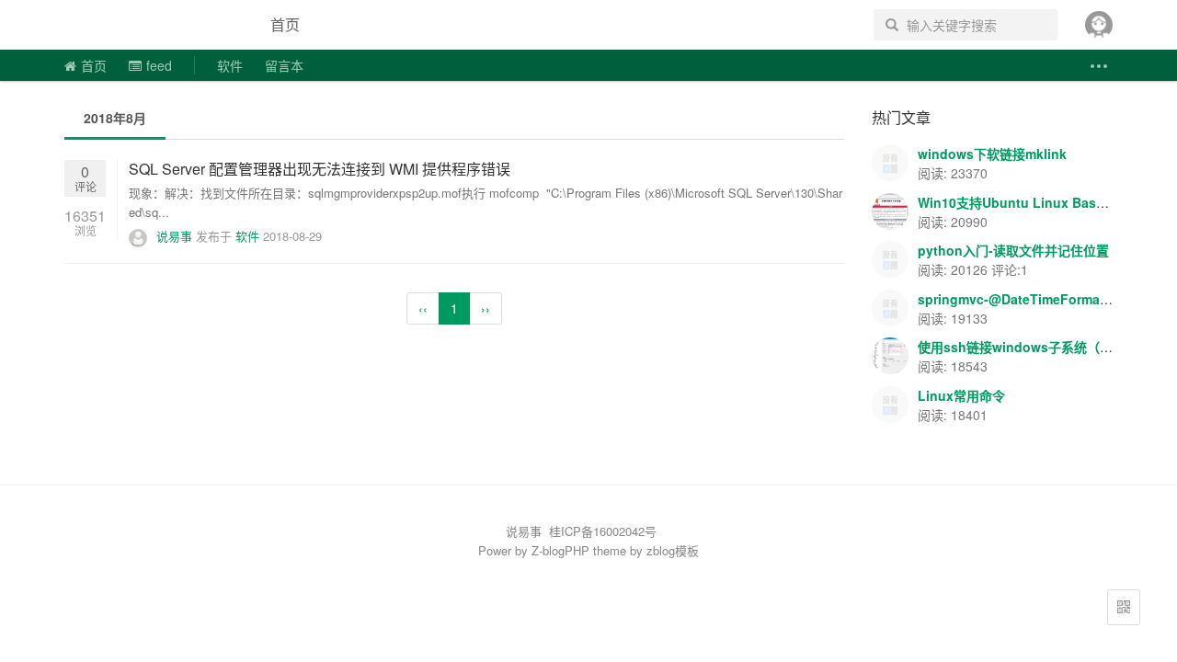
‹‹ (423, 308)
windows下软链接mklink (992, 153)
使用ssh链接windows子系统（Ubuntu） (1039, 346)
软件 (230, 65)
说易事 (150, 25)
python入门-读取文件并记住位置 (1013, 250)
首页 (285, 24)
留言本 (284, 65)
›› (485, 308)
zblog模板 (672, 550)
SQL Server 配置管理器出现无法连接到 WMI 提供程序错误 (319, 168)
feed (159, 65)
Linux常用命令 (961, 395)
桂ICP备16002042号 (603, 531)
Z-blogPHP (560, 550)
